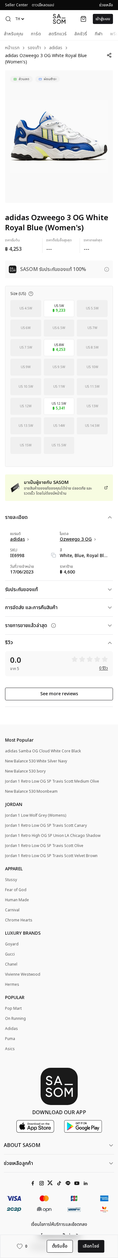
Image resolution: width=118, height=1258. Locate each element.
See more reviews (59, 694)
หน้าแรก (12, 48)
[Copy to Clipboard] (53, 555)
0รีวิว (103, 668)
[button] (8, 19)
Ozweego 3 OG (76, 539)
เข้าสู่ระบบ (103, 19)
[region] (59, 136)
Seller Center (16, 5)
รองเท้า (34, 48)
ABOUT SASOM (22, 1145)
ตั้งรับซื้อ (59, 1246)
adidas (55, 48)
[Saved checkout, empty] (83, 19)
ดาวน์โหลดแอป (43, 5)
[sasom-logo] (59, 18)
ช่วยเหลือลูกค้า (18, 1163)
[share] (109, 55)
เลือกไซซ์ (91, 1246)
